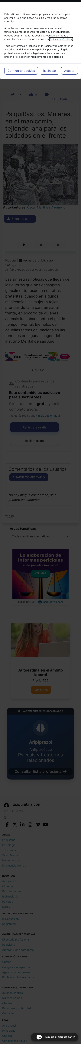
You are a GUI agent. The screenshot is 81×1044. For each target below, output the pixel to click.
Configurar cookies (21, 71)
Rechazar (49, 71)
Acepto (69, 71)
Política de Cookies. (61, 39)
